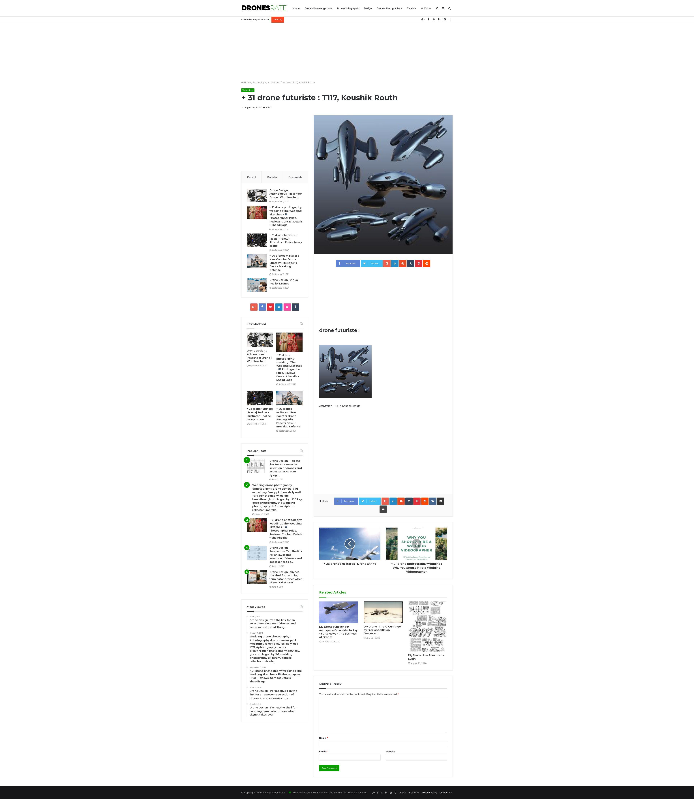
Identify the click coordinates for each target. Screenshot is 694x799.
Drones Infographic (348, 8)
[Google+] (423, 19)
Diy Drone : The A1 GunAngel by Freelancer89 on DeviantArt (382, 630)
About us (414, 792)
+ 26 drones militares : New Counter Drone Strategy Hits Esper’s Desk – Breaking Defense (284, 262)
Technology (259, 82)
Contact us (446, 792)
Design (368, 8)
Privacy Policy (429, 792)
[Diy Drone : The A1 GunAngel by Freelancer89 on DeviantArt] (383, 612)
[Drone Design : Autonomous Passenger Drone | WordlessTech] (257, 195)
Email (323, 751)
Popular (272, 177)
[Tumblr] (450, 19)
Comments (295, 177)
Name (323, 737)
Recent (251, 177)
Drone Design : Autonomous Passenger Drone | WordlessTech (285, 194)
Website (390, 751)
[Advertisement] (347, 51)
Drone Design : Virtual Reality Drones (284, 281)
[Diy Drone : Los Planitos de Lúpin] (427, 626)
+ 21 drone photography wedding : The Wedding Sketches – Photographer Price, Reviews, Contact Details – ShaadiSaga (286, 216)
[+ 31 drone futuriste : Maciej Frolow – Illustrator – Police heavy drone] (257, 240)
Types (410, 8)
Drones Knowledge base (318, 8)
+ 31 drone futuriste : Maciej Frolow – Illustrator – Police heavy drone (285, 240)
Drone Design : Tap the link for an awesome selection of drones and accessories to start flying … (285, 468)
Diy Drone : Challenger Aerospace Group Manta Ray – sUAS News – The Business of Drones (338, 632)
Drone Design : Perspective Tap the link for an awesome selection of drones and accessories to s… (285, 555)
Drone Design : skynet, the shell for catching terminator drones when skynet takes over (286, 577)
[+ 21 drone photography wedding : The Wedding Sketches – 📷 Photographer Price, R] (257, 212)
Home (296, 8)
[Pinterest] (433, 19)
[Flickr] (444, 19)
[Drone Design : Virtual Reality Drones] (257, 285)
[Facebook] (428, 19)
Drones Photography (388, 8)
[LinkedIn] (439, 19)
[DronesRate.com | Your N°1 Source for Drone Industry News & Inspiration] (264, 8)
